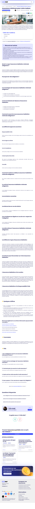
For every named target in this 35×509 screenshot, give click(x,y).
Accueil (3, 6)
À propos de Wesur (22, 494)
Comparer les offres (7, 473)
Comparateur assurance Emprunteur (25, 488)
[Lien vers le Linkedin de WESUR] (11, 494)
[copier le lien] (32, 13)
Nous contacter (21, 496)
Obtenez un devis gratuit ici (25, 41)
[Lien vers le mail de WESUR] (3, 494)
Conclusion (5, 36)
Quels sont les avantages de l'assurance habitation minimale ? (14, 398)
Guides (14, 6)
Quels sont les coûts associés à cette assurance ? (12, 401)
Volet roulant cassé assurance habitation (9, 332)
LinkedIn (30, 407)
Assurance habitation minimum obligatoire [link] (24, 6)
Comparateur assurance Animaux (24, 487)
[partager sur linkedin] (29, 13)
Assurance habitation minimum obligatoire (9, 325)
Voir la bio (29, 409)
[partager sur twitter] (28, 13)
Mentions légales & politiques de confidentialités (24, 500)
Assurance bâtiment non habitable (8, 323)
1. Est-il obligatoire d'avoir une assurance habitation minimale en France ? (16, 395)
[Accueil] (5, 2)
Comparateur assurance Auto (24, 486)
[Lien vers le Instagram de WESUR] (9, 494)
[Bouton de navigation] (31, 2)
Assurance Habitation (9, 6)
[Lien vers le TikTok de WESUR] (14, 494)
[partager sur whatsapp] (31, 13)
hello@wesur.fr (5, 486)
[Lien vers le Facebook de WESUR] (6, 494)
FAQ (4, 37)
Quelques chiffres (7, 34)
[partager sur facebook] (26, 13)
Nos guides (20, 495)
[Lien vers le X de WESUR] (3, 496)
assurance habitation (17, 386)
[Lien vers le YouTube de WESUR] (6, 496)
